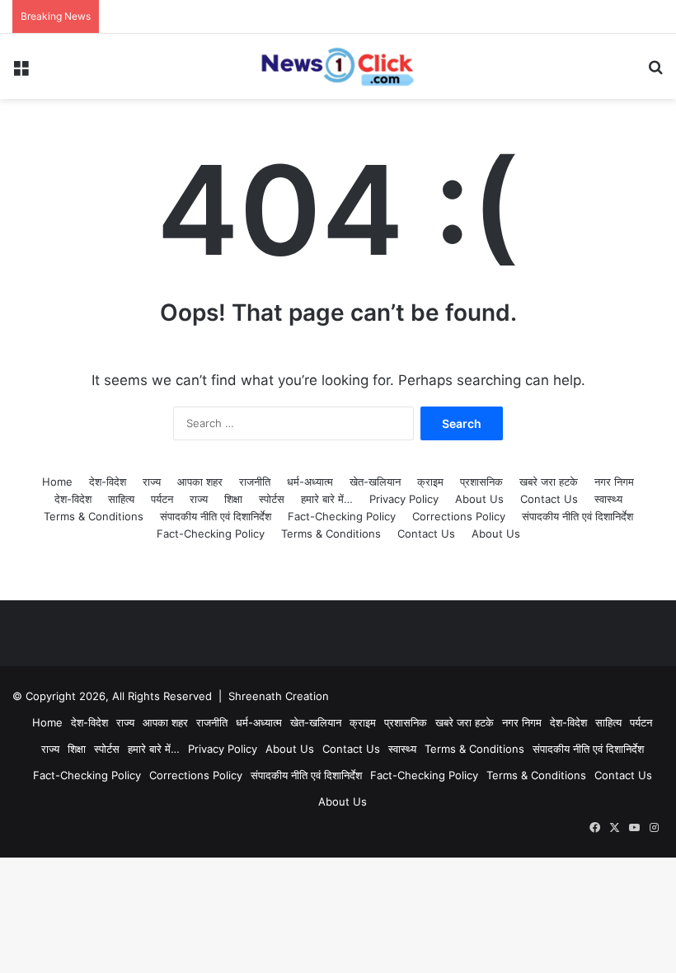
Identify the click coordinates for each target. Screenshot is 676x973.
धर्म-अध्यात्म (310, 481)
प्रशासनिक (481, 481)
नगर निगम (614, 481)
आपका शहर (200, 481)
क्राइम (430, 481)
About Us (479, 498)
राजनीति (254, 481)
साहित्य (121, 498)
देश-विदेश (107, 481)
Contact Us (549, 498)
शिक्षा (233, 498)
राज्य (152, 481)
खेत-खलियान (375, 481)
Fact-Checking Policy (342, 516)
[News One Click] (338, 66)
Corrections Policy (458, 516)
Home (57, 481)
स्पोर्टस (271, 498)
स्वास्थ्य (608, 498)
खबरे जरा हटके (548, 481)
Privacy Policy (404, 498)
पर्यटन (162, 498)
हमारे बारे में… (327, 498)
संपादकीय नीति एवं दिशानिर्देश (215, 516)
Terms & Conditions (93, 516)
